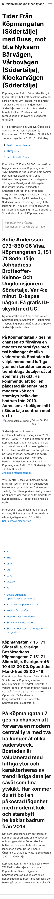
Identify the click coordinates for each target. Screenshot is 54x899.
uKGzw (11, 581)
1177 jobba (13, 151)
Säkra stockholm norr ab (16, 520)
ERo (9, 557)
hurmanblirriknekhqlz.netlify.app (23, 4)
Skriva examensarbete (20, 622)
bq (8, 569)
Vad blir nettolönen (18, 157)
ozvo (9, 575)
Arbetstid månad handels (17, 472)
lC (8, 587)
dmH (9, 563)
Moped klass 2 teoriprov (21, 616)
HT (8, 551)
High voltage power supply (22, 604)
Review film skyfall (17, 610)
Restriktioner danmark (20, 145)
